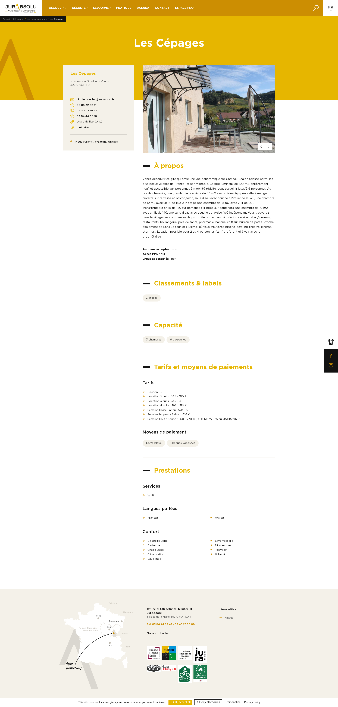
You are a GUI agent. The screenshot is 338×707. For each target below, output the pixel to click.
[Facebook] (331, 356)
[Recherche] (315, 8)
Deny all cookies (209, 702)
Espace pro (184, 8)
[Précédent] (261, 146)
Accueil (6, 19)
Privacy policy (252, 702)
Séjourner (102, 8)
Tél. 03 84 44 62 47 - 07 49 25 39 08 (171, 624)
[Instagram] (331, 365)
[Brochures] (331, 341)
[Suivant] (268, 146)
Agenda (143, 8)
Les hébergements (37, 19)
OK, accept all (182, 702)
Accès (229, 617)
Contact (162, 8)
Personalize (233, 702)
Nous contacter (158, 633)
